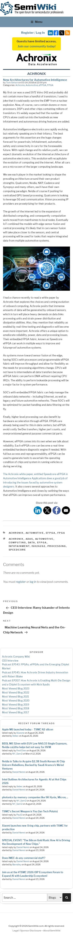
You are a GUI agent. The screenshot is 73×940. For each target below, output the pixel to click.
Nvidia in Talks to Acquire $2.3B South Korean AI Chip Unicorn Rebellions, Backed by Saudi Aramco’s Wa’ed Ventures (33, 765)
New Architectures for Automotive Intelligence (35, 80)
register (21, 581)
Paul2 (19, 815)
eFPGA (42, 85)
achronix (16, 538)
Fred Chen (21, 750)
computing (17, 542)
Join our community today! (37, 46)
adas (29, 538)
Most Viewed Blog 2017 (15, 712)
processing (56, 546)
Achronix (20, 85)
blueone (20, 733)
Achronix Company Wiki (16, 656)
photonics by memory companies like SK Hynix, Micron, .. (35, 797)
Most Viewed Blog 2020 (15, 700)
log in (33, 581)
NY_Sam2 (17, 753)
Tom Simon (12, 82)
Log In (40, 33)
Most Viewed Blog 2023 (15, 688)
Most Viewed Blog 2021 (15, 696)
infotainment (19, 546)
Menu (38, 21)
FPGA (50, 85)
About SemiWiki (51, 930)
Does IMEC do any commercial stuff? (23, 857)
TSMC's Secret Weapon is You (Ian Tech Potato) (30, 811)
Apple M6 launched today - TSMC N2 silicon (27, 729)
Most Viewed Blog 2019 (15, 704)
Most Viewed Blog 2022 (15, 692)
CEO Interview (10, 660)
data (31, 542)
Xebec (15, 736)
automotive (44, 538)
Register (27, 33)
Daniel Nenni (18, 772)
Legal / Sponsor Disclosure (27, 930)
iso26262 (39, 546)
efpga (42, 542)
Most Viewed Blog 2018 (15, 708)
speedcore (17, 549)
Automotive (32, 85)
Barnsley (16, 864)
